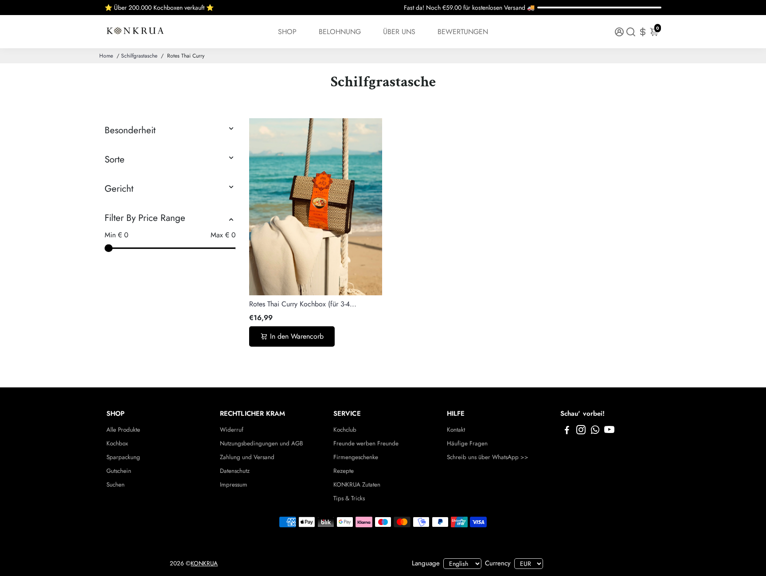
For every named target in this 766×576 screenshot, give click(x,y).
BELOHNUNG (340, 32)
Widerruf (231, 429)
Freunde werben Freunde (366, 443)
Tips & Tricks (349, 498)
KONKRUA (204, 563)
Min (117, 235)
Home (106, 56)
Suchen (115, 484)
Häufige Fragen (467, 443)
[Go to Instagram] (580, 431)
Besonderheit (130, 130)
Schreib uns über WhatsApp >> (487, 457)
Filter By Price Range (145, 217)
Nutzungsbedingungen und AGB (261, 443)
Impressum (233, 484)
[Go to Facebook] (567, 431)
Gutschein (118, 471)
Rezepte (343, 471)
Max (223, 235)
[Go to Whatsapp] (595, 431)
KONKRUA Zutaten (356, 484)
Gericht (119, 188)
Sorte (115, 159)
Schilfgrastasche (139, 56)
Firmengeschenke (355, 457)
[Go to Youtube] (609, 431)
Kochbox (117, 443)
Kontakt (456, 429)
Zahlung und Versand (247, 457)
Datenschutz (235, 471)
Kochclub (344, 429)
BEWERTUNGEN (463, 32)
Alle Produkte (123, 429)
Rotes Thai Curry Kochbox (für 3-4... (302, 304)
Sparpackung (123, 457)
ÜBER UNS (399, 32)
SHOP (287, 32)
